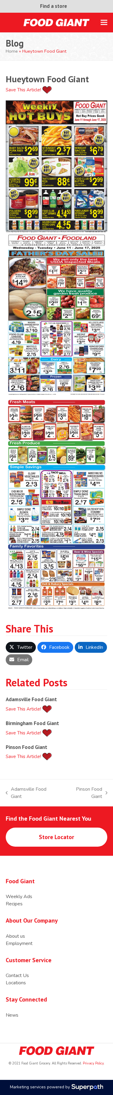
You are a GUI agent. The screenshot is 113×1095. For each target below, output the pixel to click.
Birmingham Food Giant (32, 723)
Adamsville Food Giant (31, 699)
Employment (19, 943)
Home (12, 51)
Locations (16, 982)
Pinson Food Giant (26, 747)
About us (15, 936)
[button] (104, 22)
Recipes (14, 904)
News (12, 1015)
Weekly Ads (19, 896)
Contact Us (17, 975)
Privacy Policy (93, 1063)
